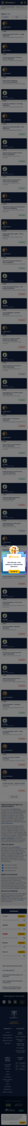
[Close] (25, 553)
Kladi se (14, 572)
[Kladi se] (14, 557)
